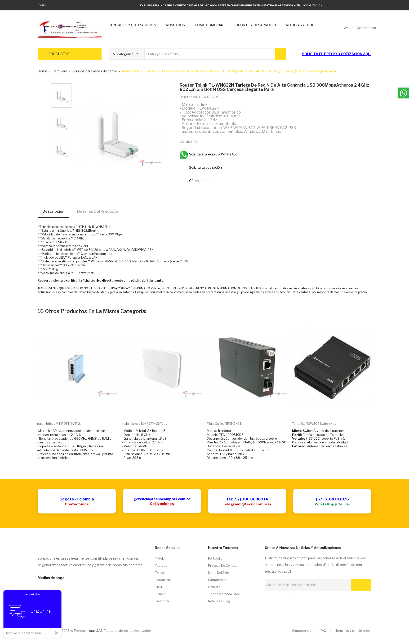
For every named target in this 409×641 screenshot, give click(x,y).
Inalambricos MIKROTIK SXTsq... (145, 423)
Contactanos (77, 504)
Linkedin (214, 587)
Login (42, 5)
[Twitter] (333, 5)
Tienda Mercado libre (224, 594)
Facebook (162, 601)
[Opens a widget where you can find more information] (32, 613)
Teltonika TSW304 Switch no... (314, 423)
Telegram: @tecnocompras (247, 504)
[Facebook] (355, 5)
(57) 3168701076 (332, 499)
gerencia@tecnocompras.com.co (162, 499)
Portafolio (215, 558)
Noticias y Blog (219, 601)
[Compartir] (204, 141)
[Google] (340, 5)
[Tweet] (214, 141)
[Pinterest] (224, 141)
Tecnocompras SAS (88, 630)
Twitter (160, 573)
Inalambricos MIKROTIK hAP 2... (59, 423)
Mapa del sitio (218, 573)
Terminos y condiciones (352, 630)
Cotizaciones (162, 504)
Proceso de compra (222, 565)
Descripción (53, 211)
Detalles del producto (97, 211)
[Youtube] (362, 5)
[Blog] (275, 598)
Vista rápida (82, 410)
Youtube (161, 565)
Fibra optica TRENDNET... (225, 423)
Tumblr (160, 594)
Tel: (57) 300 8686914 (247, 499)
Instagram (162, 580)
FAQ (323, 630)
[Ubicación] (284, 598)
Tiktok (159, 558)
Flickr (158, 587)
